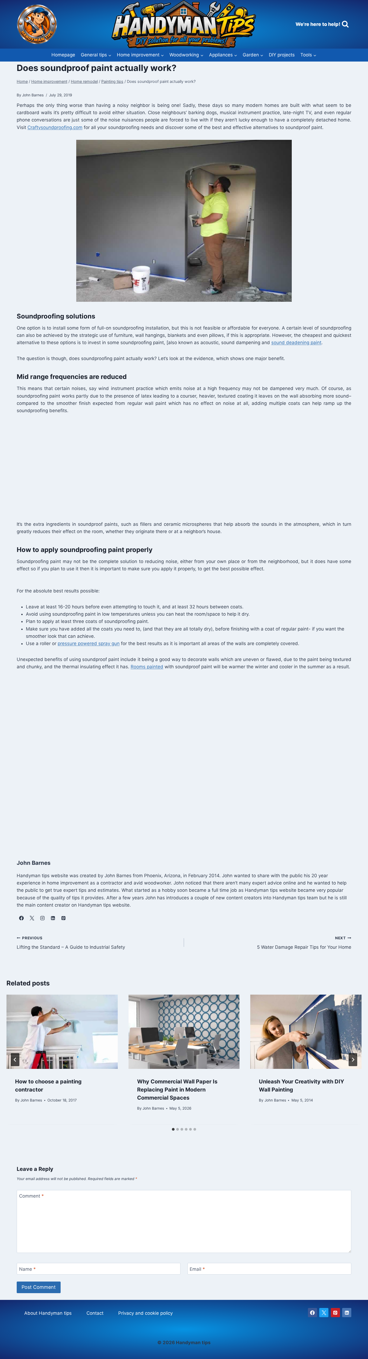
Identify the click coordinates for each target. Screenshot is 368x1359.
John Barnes (31, 1100)
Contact (94, 1313)
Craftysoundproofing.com (54, 127)
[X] (323, 1312)
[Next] (353, 1059)
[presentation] (62, 1032)
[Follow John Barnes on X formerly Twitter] (31, 918)
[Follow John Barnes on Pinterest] (63, 918)
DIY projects (282, 54)
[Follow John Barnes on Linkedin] (52, 918)
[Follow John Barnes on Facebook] (21, 918)
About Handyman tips (48, 1313)
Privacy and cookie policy (145, 1313)
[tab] (173, 1129)
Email (197, 1269)
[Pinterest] (335, 1312)
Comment (31, 1196)
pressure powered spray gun (89, 643)
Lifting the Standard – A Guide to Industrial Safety (71, 943)
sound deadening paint (296, 342)
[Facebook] (312, 1312)
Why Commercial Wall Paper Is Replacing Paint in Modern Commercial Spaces (177, 1090)
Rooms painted (147, 666)
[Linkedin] (346, 1312)
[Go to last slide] (15, 1059)
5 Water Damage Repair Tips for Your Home (304, 943)
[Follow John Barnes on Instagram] (42, 918)
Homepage (63, 54)
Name (27, 1269)
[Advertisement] (178, 467)
